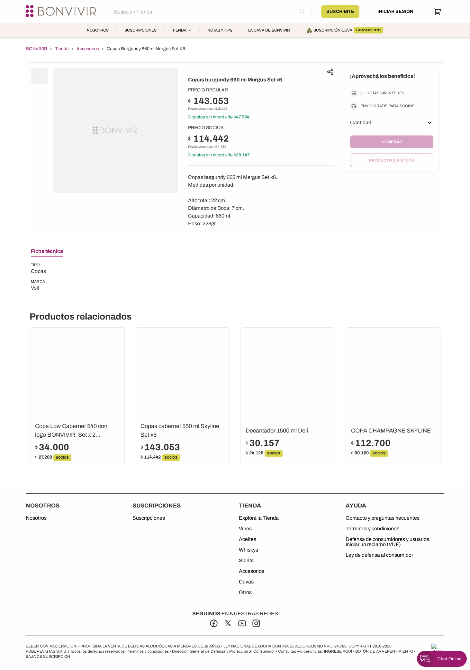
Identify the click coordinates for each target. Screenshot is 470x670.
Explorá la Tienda (259, 518)
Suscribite (340, 11)
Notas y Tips (219, 30)
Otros (245, 592)
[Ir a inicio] (62, 11)
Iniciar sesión (395, 11)
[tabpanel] (38, 277)
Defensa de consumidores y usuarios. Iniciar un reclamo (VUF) (388, 542)
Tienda (179, 30)
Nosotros (98, 30)
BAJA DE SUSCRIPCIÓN (48, 656)
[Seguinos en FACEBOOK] (213, 623)
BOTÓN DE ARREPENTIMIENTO (384, 651)
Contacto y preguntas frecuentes (383, 518)
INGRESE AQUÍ (338, 651)
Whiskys (248, 550)
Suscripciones (140, 30)
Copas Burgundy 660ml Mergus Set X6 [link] (146, 48)
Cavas (246, 581)
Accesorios (88, 49)
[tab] (47, 252)
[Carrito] (437, 11)
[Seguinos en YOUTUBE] (242, 623)
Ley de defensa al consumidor (379, 555)
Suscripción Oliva (347, 30)
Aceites (247, 539)
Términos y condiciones (372, 528)
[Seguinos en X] (227, 623)
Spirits (246, 560)
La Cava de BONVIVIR (269, 30)
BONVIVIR (36, 49)
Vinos (245, 528)
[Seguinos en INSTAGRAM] (256, 623)
